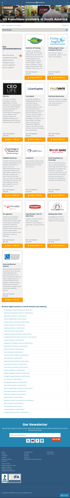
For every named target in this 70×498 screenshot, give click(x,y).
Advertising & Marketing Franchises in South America (18, 313)
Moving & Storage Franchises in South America (17, 376)
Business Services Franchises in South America (17, 322)
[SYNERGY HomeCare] (12, 151)
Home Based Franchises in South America (15, 364)
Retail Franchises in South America (13, 397)
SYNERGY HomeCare (10, 158)
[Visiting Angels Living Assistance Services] (58, 41)
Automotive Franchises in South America (15, 316)
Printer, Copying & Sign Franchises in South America (18, 388)
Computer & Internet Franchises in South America (17, 334)
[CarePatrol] (35, 151)
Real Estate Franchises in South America (15, 391)
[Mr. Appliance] (12, 207)
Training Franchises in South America (14, 409)
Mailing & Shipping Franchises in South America (17, 373)
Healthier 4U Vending (33, 48)
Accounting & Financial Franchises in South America (18, 310)
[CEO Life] (12, 89)
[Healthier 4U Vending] (35, 41)
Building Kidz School (55, 214)
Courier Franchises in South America (14, 340)
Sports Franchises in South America (13, 403)
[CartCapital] (35, 89)
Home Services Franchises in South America (16, 367)
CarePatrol (29, 158)
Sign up (55, 439)
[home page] (35, 3)
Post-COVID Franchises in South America (15, 385)
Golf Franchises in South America (13, 358)
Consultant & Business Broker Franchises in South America (20, 337)
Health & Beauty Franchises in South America (16, 361)
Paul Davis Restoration (56, 96)
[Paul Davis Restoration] (58, 89)
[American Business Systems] (12, 257)
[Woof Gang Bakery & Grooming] (58, 151)
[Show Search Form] (67, 2)
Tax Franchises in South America (13, 406)
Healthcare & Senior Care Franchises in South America (19, 400)
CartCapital (30, 96)
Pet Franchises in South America (13, 379)
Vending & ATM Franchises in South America (16, 412)
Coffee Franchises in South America (13, 331)
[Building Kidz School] (58, 207)
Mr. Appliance (7, 214)
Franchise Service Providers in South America (16, 355)
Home (3, 25)
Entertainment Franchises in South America (16, 346)
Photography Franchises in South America (15, 382)
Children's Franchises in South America (14, 325)
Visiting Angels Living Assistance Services (55, 49)
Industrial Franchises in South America (14, 370)
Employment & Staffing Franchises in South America (18, 343)
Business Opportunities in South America (15, 319)
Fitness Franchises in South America (14, 349)
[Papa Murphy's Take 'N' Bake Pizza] (35, 207)
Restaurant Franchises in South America (15, 394)
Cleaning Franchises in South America (14, 328)
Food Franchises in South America (13, 352)
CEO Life (6, 96)
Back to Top (64, 495)
